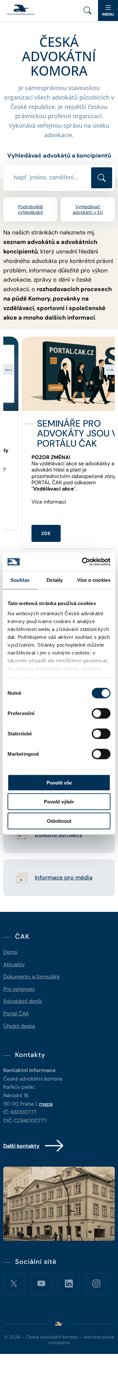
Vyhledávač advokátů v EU (88, 209)
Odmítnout (59, 820)
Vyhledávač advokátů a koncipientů (59, 155)
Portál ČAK (16, 1013)
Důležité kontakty (59, 834)
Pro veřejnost (19, 989)
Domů (10, 952)
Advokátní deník (22, 1001)
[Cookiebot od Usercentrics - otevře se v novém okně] (83, 562)
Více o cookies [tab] (93, 580)
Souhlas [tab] (20, 580)
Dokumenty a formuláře (31, 976)
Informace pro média (63, 878)
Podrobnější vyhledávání (30, 209)
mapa (46, 1103)
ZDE (27, 533)
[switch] (101, 713)
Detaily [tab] (55, 580)
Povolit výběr (59, 801)
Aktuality (14, 964)
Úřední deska (19, 1026)
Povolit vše (59, 782)
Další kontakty (21, 1145)
